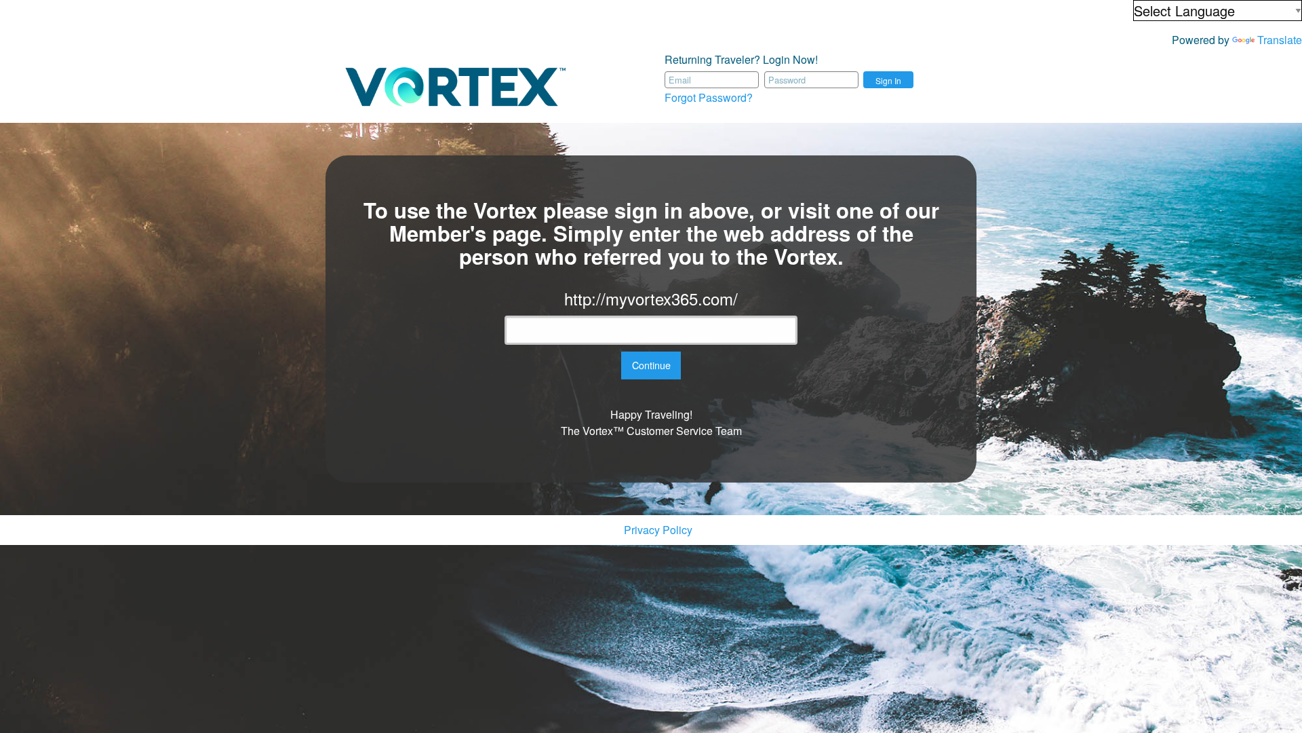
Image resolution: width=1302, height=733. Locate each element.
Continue (651, 365)
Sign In (888, 80)
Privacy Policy (658, 530)
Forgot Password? (709, 97)
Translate (1279, 40)
